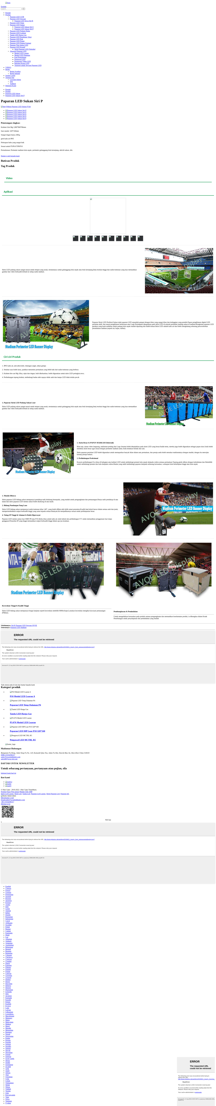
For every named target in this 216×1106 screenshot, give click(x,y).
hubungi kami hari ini (8, 773)
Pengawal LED (19, 59)
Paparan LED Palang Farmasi (20, 43)
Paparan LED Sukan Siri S (24, 27)
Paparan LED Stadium (18, 627)
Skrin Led (17, 794)
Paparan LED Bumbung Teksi (21, 37)
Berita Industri (15, 73)
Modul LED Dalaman (22, 55)
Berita (7, 69)
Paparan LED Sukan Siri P (24, 29)
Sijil (11, 82)
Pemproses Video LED (22, 61)
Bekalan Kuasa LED (21, 63)
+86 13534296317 (7, 802)
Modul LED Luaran (21, 53)
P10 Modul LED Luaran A (22, 696)
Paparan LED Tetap (17, 23)
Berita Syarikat (15, 71)
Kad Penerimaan (20, 57)
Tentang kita (9, 78)
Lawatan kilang (15, 80)
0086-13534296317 (8, 755)
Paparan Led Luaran (38, 794)
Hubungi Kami (10, 86)
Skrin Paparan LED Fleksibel (24, 49)
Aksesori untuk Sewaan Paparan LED (28, 65)
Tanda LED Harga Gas (18, 35)
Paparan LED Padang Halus (20, 31)
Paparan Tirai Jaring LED (19, 45)
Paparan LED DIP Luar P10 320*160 (27, 731)
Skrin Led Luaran (7, 794)
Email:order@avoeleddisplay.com (13, 800)
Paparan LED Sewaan (18, 19)
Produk (8, 15)
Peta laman (15, 792)
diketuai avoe (5, 804)
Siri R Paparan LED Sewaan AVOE (24, 625)
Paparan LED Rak (16, 39)
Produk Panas (6, 792)
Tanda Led (26, 794)
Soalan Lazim (10, 76)
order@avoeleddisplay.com (10, 757)
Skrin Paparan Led (53, 794)
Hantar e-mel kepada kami (10, 156)
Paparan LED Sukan (17, 25)
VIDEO (8, 67)
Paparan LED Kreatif (17, 47)
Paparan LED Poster (17, 41)
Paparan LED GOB (17, 17)
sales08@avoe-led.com (9, 759)
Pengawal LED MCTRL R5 (23, 740)
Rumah (8, 13)
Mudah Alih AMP (26, 792)
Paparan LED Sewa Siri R (23, 21)
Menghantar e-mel (7, 798)
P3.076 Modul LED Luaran (23, 722)
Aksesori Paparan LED (18, 51)
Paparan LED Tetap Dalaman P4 (25, 705)
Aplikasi (13, 84)
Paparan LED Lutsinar (18, 33)
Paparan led (65, 794)
